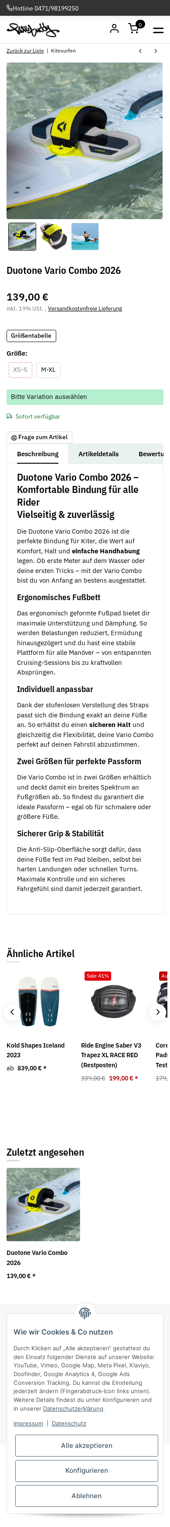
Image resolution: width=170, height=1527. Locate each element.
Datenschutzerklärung (73, 1408)
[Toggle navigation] (158, 29)
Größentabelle (31, 335)
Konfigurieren (86, 1470)
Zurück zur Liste (25, 50)
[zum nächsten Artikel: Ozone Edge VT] (155, 51)
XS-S (22, 369)
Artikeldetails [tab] (98, 454)
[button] (134, 29)
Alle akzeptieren (86, 1445)
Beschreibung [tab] (37, 454)
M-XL (50, 369)
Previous (11, 1012)
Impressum (28, 1423)
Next (157, 1012)
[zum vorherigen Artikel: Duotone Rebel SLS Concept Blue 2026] (140, 51)
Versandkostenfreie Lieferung (85, 308)
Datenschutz (69, 1423)
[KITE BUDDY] (33, 29)
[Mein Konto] (114, 29)
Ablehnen (86, 1496)
